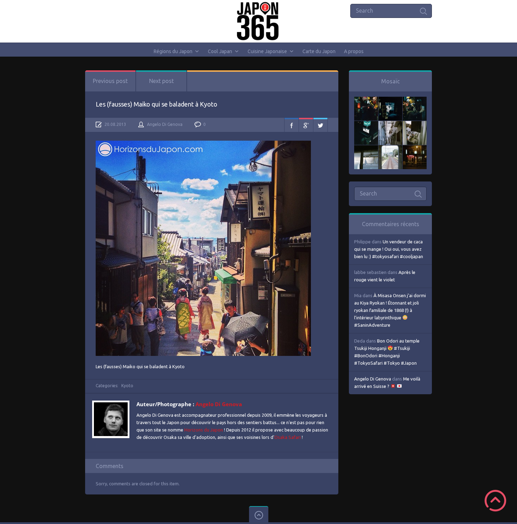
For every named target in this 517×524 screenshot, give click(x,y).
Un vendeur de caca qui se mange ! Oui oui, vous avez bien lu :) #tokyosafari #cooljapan (388, 249)
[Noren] (366, 148)
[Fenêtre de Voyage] (390, 148)
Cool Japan (220, 51)
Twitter (320, 125)
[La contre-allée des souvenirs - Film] (366, 100)
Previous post (110, 81)
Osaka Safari (287, 437)
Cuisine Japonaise (267, 51)
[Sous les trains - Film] (415, 148)
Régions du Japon (173, 51)
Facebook (292, 125)
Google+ (306, 125)
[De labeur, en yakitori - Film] (390, 100)
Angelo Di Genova (165, 124)
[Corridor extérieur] (390, 124)
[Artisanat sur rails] (415, 124)
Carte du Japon (319, 51)
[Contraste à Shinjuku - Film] (366, 124)
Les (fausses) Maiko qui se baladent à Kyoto (156, 104)
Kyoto (127, 385)
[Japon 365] (259, 21)
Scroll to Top (495, 501)
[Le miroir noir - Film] (415, 100)
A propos (354, 51)
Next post (161, 81)
